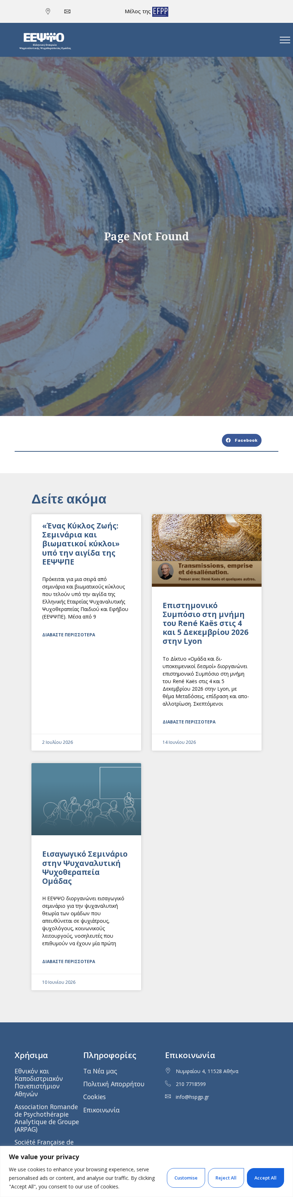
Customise (186, 1178)
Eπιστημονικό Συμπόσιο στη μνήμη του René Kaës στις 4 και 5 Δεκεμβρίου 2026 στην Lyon (205, 623)
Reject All (226, 1178)
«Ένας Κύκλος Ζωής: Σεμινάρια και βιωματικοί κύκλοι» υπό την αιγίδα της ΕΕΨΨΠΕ (81, 544)
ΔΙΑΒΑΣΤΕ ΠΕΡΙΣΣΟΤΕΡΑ (68, 635)
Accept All (265, 1178)
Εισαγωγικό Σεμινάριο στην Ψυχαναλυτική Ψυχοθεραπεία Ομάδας (85, 867)
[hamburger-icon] (285, 40)
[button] (242, 440)
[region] (146, 1171)
